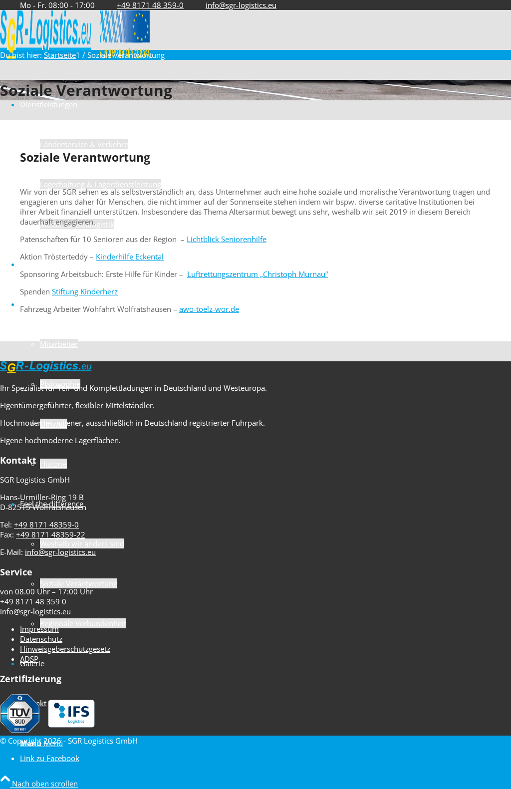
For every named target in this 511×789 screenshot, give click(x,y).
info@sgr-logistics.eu (241, 5)
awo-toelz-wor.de (209, 309)
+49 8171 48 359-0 (150, 5)
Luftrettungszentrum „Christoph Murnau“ (257, 274)
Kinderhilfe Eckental (130, 257)
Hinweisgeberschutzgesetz (65, 649)
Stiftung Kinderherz (85, 291)
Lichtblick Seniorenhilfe (226, 239)
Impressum (39, 629)
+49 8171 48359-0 (46, 524)
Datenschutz (41, 639)
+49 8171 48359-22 (50, 534)
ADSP (29, 659)
